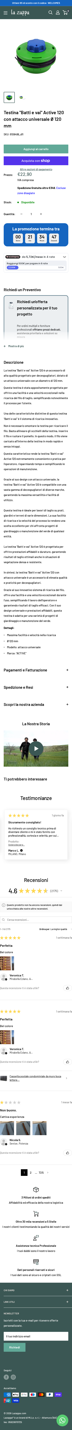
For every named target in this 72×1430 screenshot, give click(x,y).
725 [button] (41, 1172)
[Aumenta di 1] (41, 214)
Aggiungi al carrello (36, 149)
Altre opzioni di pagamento (36, 169)
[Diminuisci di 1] (21, 214)
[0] (65, 12)
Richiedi (14, 1347)
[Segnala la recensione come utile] (67, 988)
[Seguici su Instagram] (13, 1377)
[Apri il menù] (5, 12)
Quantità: (9, 214)
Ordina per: (44, 929)
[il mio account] (58, 12)
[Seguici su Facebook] (6, 1377)
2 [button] (31, 1172)
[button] (21, 850)
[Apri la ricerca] (51, 12)
